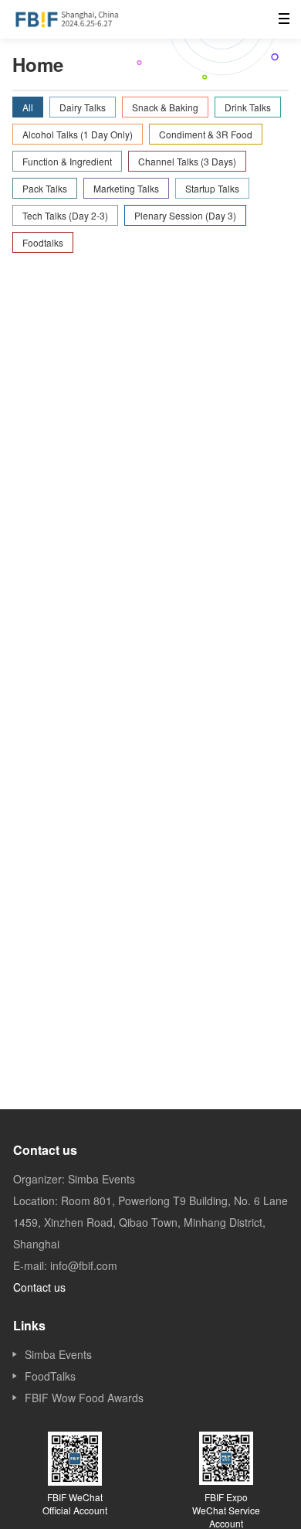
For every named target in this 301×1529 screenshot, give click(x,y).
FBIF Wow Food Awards (84, 1397)
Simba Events (58, 1354)
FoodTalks (50, 1376)
